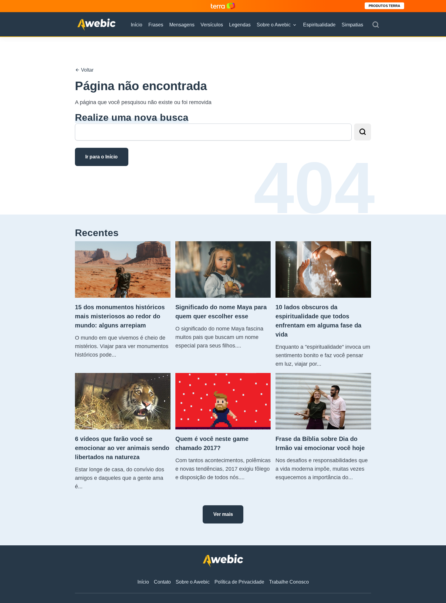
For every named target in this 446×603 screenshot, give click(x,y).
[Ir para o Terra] (223, 5)
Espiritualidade (319, 24)
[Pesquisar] (376, 25)
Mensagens (181, 24)
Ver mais (223, 514)
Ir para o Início (101, 156)
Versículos (212, 24)
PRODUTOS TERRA (384, 6)
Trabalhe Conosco (289, 581)
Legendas (240, 24)
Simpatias (352, 24)
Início (136, 24)
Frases (155, 24)
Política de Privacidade (239, 581)
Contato (162, 581)
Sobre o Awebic (274, 24)
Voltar (86, 70)
